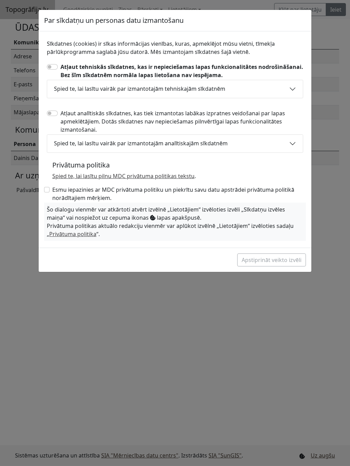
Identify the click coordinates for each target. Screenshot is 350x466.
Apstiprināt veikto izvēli (271, 260)
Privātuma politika (72, 234)
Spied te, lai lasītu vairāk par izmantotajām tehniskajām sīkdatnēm (139, 88)
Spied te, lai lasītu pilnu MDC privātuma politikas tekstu (123, 176)
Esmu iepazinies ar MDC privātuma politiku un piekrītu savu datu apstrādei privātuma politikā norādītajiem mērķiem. (173, 194)
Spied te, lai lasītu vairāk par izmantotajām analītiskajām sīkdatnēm (141, 143)
